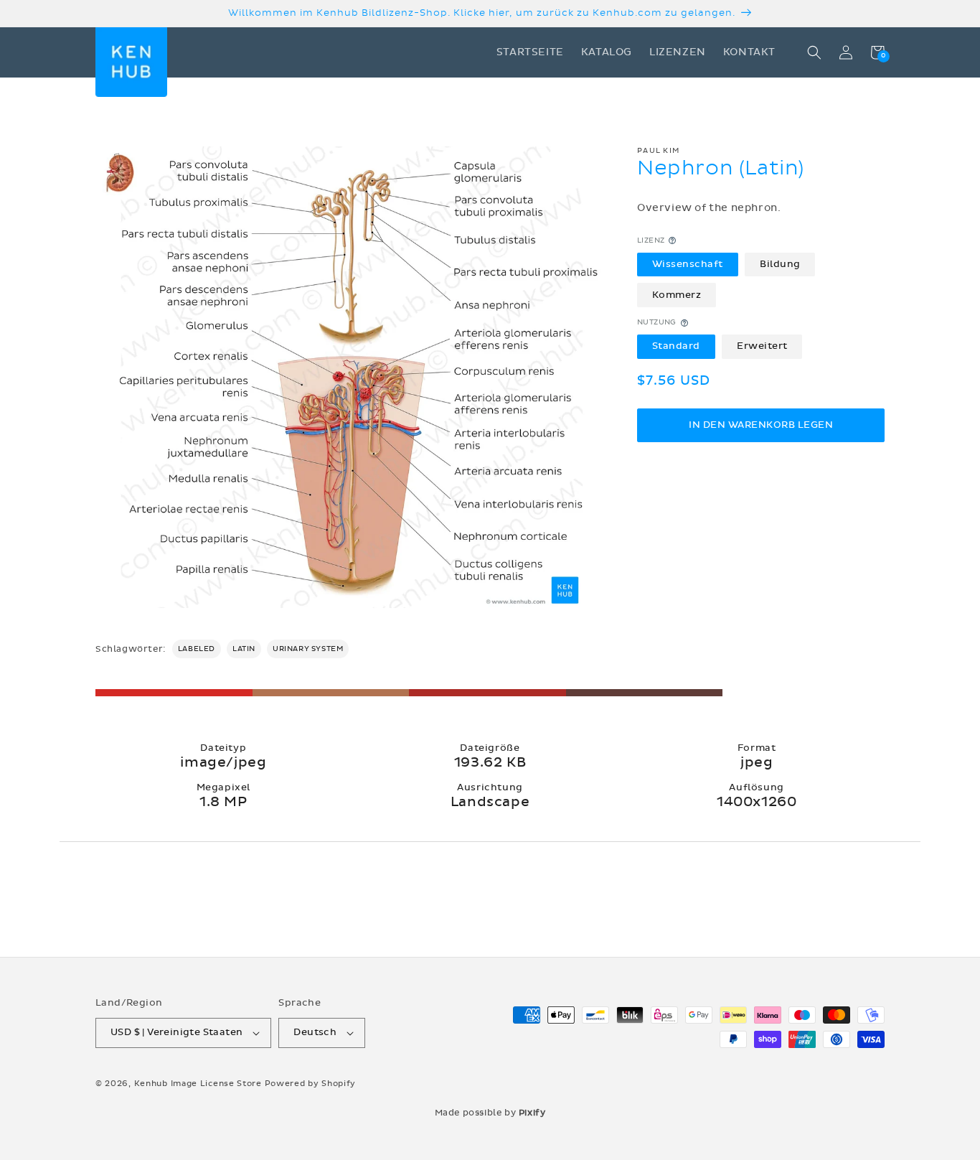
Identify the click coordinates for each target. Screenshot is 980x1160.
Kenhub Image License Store (198, 1083)
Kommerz (677, 295)
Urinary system (308, 649)
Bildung (780, 264)
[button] (814, 52)
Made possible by (490, 1113)
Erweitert (762, 346)
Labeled (196, 649)
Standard (676, 346)
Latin (243, 649)
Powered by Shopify (311, 1083)
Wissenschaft (687, 264)
